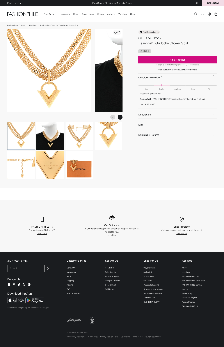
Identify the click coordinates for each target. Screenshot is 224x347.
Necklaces (33, 25)
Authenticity (148, 272)
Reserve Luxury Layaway (153, 289)
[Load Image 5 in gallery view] (21, 165)
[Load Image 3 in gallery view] (79, 136)
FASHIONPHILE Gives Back (193, 281)
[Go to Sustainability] (92, 321)
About (184, 268)
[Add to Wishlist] (117, 32)
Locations (186, 272)
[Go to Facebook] (9, 284)
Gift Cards (148, 281)
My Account (71, 272)
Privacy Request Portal (109, 337)
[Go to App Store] (16, 302)
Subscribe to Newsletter (153, 293)
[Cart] (216, 14)
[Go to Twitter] (24, 284)
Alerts (69, 276)
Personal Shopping (151, 285)
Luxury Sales (149, 276)
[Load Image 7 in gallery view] (79, 165)
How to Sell (109, 268)
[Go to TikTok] (19, 284)
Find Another (177, 59)
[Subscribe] (47, 268)
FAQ (68, 289)
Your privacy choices (153, 337)
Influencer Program (189, 298)
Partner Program (188, 302)
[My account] (209, 14)
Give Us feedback (74, 293)
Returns (70, 285)
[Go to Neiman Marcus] (74, 320)
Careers (185, 289)
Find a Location (14, 3)
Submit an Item (111, 272)
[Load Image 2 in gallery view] (50, 136)
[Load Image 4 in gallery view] (108, 136)
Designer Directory (112, 281)
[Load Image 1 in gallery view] (21, 136)
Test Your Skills (149, 298)
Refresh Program (112, 276)
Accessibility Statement (75, 337)
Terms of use (137, 337)
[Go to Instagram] (14, 284)
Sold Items (109, 289)
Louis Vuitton (12, 25)
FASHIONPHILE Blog (190, 276)
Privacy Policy (92, 337)
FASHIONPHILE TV (152, 302)
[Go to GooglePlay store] (35, 302)
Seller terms (125, 337)
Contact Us (71, 268)
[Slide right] (120, 117)
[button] (196, 14)
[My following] (202, 14)
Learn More (42, 233)
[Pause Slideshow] (197, 3)
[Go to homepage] (22, 14)
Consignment (110, 285)
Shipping (70, 281)
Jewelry (23, 25)
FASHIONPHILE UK (190, 306)
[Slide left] (112, 117)
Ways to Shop (149, 268)
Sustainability (187, 293)
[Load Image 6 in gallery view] (50, 165)
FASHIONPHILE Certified (192, 285)
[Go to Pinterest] (29, 284)
